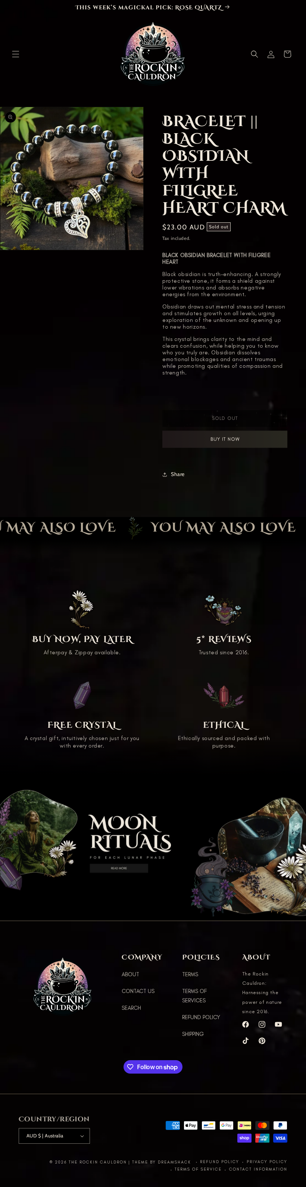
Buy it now (225, 444)
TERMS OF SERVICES (194, 996)
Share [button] (178, 474)
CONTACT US (138, 991)
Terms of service (198, 1169)
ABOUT (130, 974)
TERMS (190, 974)
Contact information (258, 1169)
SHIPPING (193, 1034)
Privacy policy (267, 1161)
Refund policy (219, 1161)
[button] (15, 54)
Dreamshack (175, 1162)
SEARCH (131, 1008)
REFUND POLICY (201, 1017)
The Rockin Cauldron (98, 1162)
